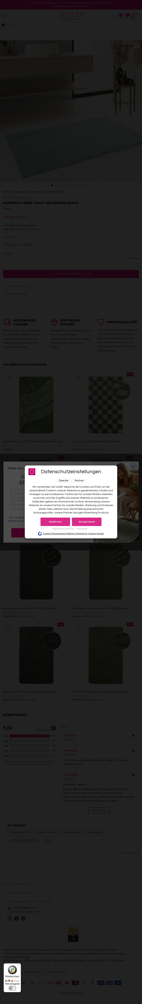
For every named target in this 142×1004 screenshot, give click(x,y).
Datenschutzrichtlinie (64, 529)
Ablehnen (55, 521)
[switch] (12, 988)
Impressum (82, 529)
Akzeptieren (86, 521)
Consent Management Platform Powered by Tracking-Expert (73, 533)
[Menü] (18, 965)
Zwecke (63, 480)
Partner (79, 480)
